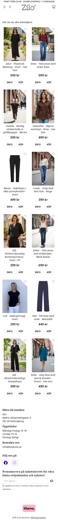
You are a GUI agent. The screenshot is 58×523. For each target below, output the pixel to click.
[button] (21, 82)
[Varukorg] (53, 7)
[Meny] (4, 7)
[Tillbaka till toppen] (49, 516)
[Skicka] (52, 481)
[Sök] (10, 7)
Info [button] (9, 82)
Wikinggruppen (38, 517)
